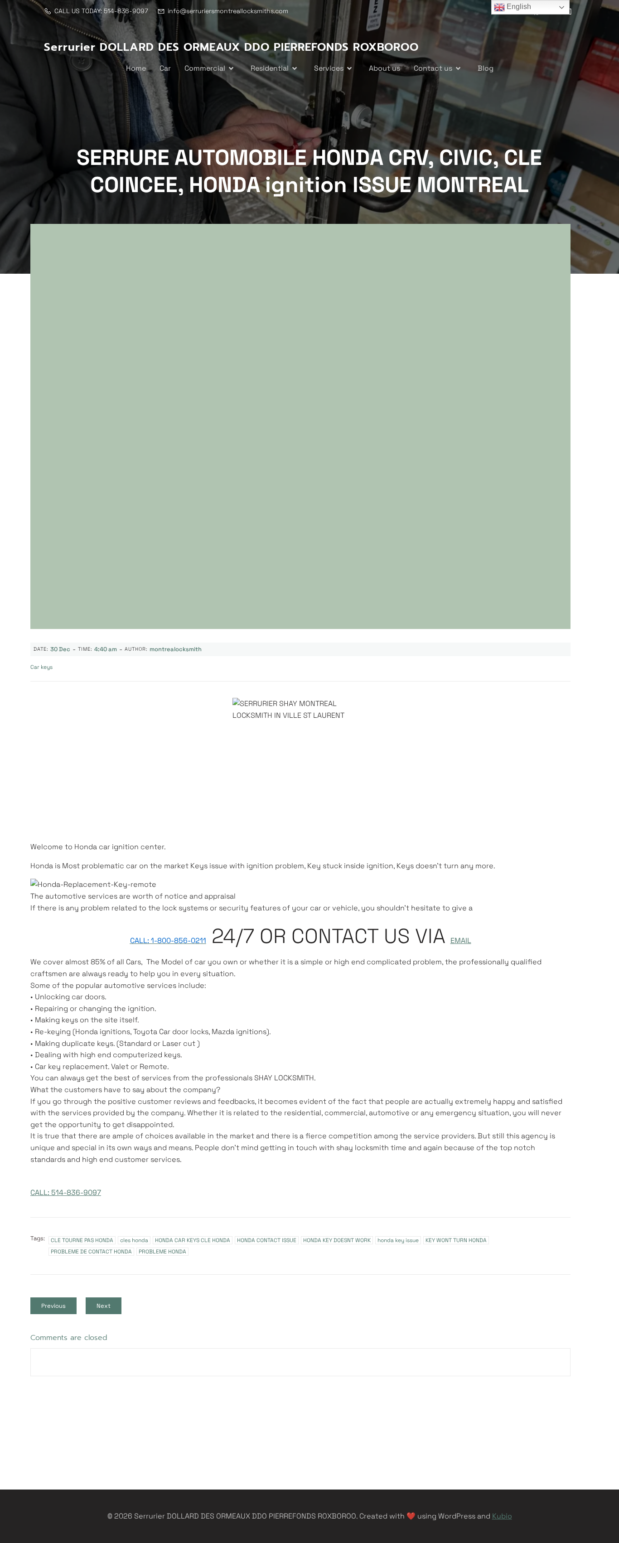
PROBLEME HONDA (162, 1251)
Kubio (502, 1516)
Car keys (41, 667)
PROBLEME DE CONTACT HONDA (91, 1251)
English (518, 6)
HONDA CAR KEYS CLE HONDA (192, 1240)
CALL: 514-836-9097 (65, 1192)
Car (165, 68)
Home (136, 68)
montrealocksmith (176, 649)
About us (384, 68)
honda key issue (398, 1240)
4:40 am (105, 649)
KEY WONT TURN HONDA (456, 1240)
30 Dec (60, 649)
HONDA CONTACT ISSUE (266, 1240)
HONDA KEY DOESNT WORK (337, 1240)
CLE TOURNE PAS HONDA (82, 1240)
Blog (485, 68)
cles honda (134, 1240)
